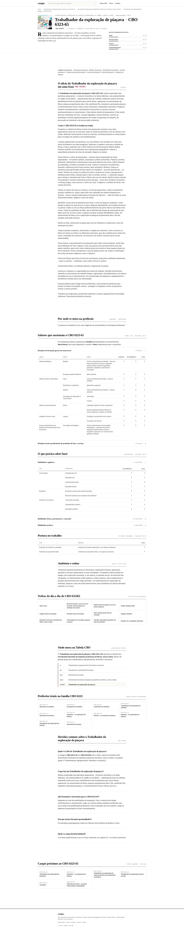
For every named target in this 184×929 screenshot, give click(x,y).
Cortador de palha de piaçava (76, 72)
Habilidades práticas (90, 525)
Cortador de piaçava (93, 72)
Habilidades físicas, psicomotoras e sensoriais (90, 519)
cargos (41, 3)
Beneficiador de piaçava (111, 70)
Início (39, 9)
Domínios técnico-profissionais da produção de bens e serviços (90, 443)
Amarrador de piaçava (80, 70)
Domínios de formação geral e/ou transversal (90, 351)
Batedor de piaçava (95, 70)
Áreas (111, 3)
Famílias (117, 3)
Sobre (84, 922)
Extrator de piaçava (107, 72)
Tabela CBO (103, 3)
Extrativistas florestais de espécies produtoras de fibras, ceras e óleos (99, 9)
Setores (79, 922)
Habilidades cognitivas (90, 462)
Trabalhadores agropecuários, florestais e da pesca (59, 9)
